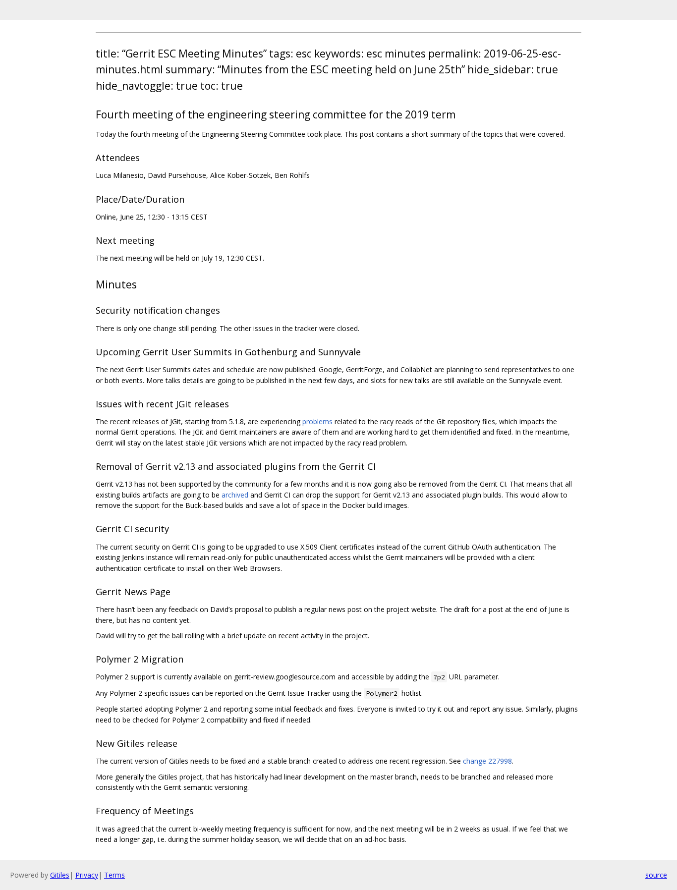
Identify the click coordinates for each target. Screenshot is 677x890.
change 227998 (487, 761)
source (656, 875)
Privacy (86, 875)
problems (317, 421)
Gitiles (59, 875)
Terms (114, 875)
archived (235, 495)
